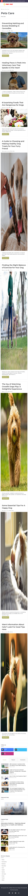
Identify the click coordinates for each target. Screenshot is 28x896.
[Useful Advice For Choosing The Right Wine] (4, 849)
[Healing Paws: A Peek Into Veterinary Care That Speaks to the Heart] (14, 81)
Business (4, 863)
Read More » (5, 55)
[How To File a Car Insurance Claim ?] (5, 778)
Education (4, 865)
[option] (14, 808)
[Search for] (26, 4)
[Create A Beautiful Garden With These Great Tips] (4, 843)
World (3, 880)
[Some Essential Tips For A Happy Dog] (14, 561)
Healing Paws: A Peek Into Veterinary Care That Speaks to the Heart (14, 65)
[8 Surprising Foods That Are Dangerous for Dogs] (14, 118)
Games (3, 871)
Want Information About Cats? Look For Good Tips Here (13, 627)
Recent (13, 759)
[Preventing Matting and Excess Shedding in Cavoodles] (14, 40)
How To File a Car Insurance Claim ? (18, 776)
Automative (4, 861)
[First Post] (8, 4)
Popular (4, 759)
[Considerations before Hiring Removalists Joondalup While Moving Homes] (5, 783)
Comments (22, 759)
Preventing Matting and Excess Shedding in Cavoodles (13, 25)
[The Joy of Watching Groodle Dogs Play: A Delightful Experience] (14, 442)
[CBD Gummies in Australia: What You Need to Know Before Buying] (5, 765)
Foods (3, 875)
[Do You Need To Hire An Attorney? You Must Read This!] (4, 831)
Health (3, 869)
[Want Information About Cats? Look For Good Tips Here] (14, 682)
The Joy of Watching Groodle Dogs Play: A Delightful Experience (12, 386)
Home (3, 9)
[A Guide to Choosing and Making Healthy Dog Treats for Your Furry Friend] (14, 202)
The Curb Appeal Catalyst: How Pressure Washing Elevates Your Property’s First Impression (17, 790)
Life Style (4, 873)
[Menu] (1, 4)
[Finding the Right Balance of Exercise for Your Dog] (14, 321)
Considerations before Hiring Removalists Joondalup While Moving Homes (17, 783)
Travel (3, 878)
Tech (3, 867)
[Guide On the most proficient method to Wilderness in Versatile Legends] (5, 771)
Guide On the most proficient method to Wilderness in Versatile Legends (18, 771)
